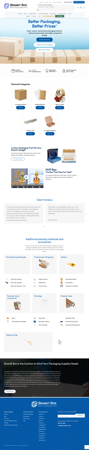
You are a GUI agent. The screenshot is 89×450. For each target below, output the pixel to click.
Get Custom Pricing (18, 159)
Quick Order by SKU (57, 2)
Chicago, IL (41, 416)
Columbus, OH (42, 440)
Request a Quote (79, 2)
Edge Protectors (53, 13)
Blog (46, 2)
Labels (70, 13)
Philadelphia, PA (42, 429)
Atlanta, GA (41, 414)
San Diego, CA (42, 435)
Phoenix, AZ (41, 431)
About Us (41, 2)
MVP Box (59, 16)
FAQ (50, 2)
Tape (39, 16)
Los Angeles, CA (42, 427)
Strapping (28, 16)
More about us (9, 391)
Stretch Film (34, 16)
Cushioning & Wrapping (43, 13)
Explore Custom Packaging (44, 44)
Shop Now (20, 107)
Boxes (25, 13)
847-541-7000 (68, 2)
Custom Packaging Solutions (48, 16)
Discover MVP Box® (44, 50)
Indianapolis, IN (42, 425)
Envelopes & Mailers (62, 13)
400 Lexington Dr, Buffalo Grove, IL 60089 (68, 421)
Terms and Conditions (28, 414)
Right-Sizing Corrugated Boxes (11, 425)
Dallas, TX (41, 420)
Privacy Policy (26, 416)
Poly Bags (20, 13)
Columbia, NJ (41, 418)
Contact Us (6, 418)
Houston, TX (41, 423)
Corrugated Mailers (32, 13)
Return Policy (26, 418)
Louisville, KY (42, 438)
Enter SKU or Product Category (44, 5)
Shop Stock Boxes (44, 39)
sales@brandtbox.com (64, 425)
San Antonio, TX (42, 433)
